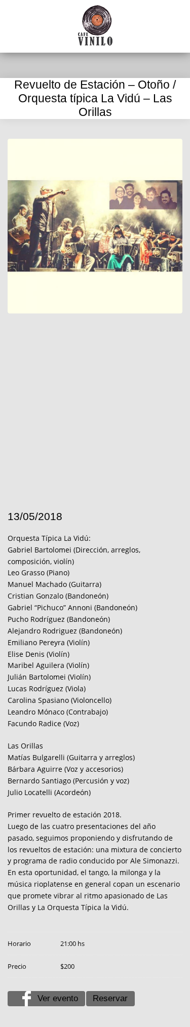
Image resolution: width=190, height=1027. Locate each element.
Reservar (110, 998)
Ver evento (57, 998)
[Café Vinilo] (95, 25)
